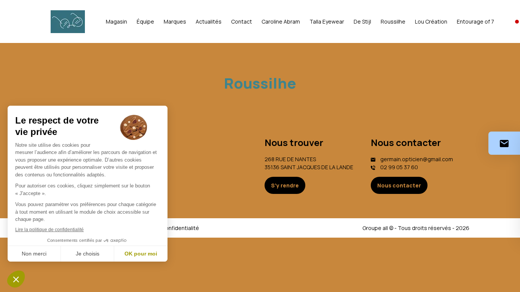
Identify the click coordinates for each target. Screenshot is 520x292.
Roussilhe (393, 21)
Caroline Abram (281, 21)
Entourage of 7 (475, 21)
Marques (175, 21)
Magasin (116, 21)
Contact (241, 21)
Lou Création (431, 21)
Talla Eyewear (326, 21)
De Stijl (362, 21)
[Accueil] (68, 21)
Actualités (209, 21)
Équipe (145, 21)
